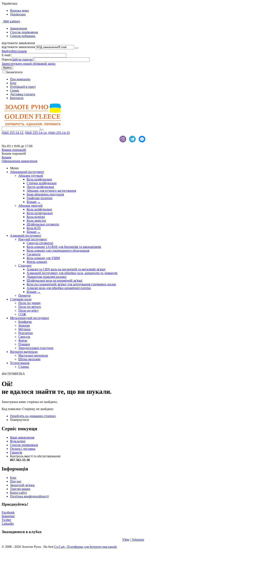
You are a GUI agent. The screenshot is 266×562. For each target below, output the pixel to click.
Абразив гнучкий (30, 175)
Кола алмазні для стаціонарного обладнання (58, 250)
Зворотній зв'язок (22, 485)
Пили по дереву (29, 303)
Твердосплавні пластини (35, 348)
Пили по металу (29, 306)
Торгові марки (20, 489)
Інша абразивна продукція (45, 194)
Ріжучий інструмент (32, 239)
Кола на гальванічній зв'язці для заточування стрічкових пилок (71, 284)
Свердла (24, 336)
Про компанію (20, 79)
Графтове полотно (39, 198)
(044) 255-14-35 (59, 132)
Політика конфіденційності (29, 496)
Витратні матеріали (24, 351)
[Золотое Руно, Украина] (33, 124)
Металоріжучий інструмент (29, 318)
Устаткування (19, 363)
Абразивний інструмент (27, 172)
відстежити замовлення (18, 47)
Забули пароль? (23, 59)
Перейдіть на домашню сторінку (33, 416)
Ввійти (7, 51)
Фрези (22, 340)
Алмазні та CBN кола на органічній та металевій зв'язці (66, 269)
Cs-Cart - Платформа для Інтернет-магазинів (85, 546)
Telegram (137, 539)
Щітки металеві (29, 359)
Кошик (6, 157)
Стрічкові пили (21, 299)
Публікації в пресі (23, 86)
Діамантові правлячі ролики (46, 277)
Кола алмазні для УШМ (43, 258)
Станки (23, 366)
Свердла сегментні (40, 243)
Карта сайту (18, 492)
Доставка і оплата (22, 94)
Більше (34, 202)
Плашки (24, 344)
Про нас (15, 481)
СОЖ (22, 314)
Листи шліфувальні (40, 187)
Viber (125, 539)
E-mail (6, 55)
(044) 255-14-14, (36, 132)
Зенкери (24, 325)
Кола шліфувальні (39, 179)
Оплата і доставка (22, 448)
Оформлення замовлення (19, 161)
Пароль (7, 59)
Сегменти (34, 254)
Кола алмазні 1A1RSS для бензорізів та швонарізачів (64, 247)
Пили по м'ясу (28, 310)
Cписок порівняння (24, 32)
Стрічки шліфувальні (42, 183)
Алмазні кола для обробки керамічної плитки (59, 288)
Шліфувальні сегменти (43, 224)
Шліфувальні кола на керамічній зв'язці (54, 280)
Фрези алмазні (37, 262)
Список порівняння (24, 445)
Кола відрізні (36, 217)
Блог (13, 83)
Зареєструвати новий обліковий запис (29, 63)
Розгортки (25, 333)
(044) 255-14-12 (12, 132)
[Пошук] (41, 129)
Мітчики (24, 329)
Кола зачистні (36, 220)
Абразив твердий (30, 205)
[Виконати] (76, 48)
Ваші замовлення (22, 437)
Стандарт (25, 265)
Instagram (8, 516)
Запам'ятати (14, 72)
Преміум (24, 295)
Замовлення (18, 28)
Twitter (6, 520)
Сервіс (14, 90)
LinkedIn (8, 523)
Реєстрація (19, 51)
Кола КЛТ (34, 228)
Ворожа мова (19, 10)
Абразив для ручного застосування (51, 190)
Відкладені (17, 441)
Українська (18, 14)
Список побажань (22, 36)
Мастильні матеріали (33, 355)
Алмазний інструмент (25, 235)
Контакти (16, 98)
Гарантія (16, 452)
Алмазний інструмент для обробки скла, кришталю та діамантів (72, 273)
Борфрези (25, 321)
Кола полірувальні (40, 213)
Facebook (8, 512)
